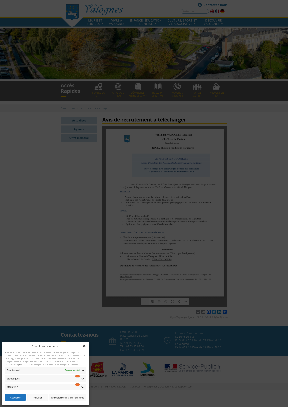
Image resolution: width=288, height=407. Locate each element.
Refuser (37, 397)
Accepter (15, 397)
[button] (84, 346)
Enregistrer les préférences (67, 397)
